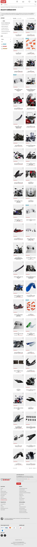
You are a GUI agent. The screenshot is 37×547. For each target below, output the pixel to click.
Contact (2, 488)
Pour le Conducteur (22, 498)
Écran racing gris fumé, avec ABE (18, 163)
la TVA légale (20, 542)
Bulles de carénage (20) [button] (4, 26)
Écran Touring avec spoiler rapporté (30, 145)
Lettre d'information (3, 494)
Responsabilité (3, 509)
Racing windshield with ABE (18, 145)
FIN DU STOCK (5, 48)
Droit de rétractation (22, 508)
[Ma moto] (23, 1)
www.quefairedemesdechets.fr (8, 519)
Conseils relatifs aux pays (22, 491)
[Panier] (35, 1)
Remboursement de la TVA (4, 508)
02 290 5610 (6, 480)
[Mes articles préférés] (29, 1)
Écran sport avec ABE (18, 53)
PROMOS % (4, 46)
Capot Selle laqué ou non (31, 352)
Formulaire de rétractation (22, 509)
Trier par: (28, 18)
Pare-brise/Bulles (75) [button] (4, 33)
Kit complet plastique (31, 314)
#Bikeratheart (21, 494)
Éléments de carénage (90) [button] (5, 29)
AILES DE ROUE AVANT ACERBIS (31, 295)
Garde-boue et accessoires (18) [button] (5, 31)
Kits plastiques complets (31, 53)
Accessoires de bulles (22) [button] (5, 24)
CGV (19, 505)
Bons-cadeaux (3, 495)
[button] (35, 4)
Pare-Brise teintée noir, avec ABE (31, 126)
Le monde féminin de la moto (23, 488)
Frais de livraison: (13, 543)
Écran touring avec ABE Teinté (31, 108)
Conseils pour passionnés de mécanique (24, 492)
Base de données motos (4, 492)
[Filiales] (17, 1)
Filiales (2, 505)
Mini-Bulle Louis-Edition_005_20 (18, 71)
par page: (18, 18)
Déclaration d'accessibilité (22, 511)
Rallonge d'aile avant (30, 182)
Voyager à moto (21, 495)
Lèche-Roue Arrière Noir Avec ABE (18, 182)
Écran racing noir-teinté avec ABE (18, 108)
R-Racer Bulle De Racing (31, 71)
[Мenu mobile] (1, 4)
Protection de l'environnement (23, 512)
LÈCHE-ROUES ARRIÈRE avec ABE (18, 352)
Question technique (3, 491)
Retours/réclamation (3, 498)
